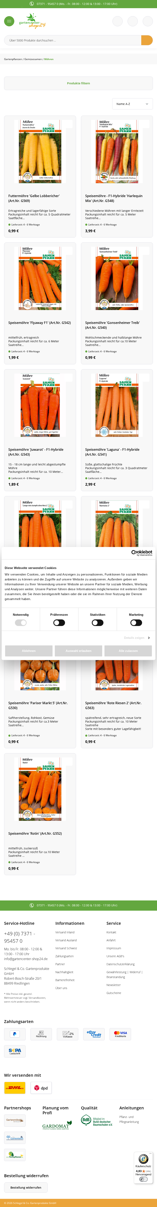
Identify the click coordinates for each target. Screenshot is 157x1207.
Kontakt (111, 932)
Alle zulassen (128, 651)
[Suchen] (147, 40)
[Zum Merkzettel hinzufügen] (68, 124)
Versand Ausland (66, 940)
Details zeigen (134, 637)
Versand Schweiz (66, 948)
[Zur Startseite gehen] (47, 21)
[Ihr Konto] (148, 21)
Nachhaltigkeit (64, 972)
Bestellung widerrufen (25, 1187)
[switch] (59, 622)
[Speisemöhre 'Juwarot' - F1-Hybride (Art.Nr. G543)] (40, 430)
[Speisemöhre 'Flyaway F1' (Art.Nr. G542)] (40, 303)
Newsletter (114, 985)
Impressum (114, 948)
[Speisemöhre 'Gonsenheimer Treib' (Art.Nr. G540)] (117, 303)
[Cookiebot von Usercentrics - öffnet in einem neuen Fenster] (134, 553)
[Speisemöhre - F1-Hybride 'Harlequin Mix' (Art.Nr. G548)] (117, 176)
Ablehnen (29, 651)
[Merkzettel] (117, 21)
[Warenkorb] (133, 21)
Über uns (61, 988)
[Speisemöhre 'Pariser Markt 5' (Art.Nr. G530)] (40, 685)
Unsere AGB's (115, 956)
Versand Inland (64, 932)
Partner (60, 964)
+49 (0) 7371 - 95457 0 (19, 937)
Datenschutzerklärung (121, 964)
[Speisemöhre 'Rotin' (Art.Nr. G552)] (40, 814)
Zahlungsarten (64, 956)
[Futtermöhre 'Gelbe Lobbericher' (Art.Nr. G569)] (40, 176)
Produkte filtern (78, 83)
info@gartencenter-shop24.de (26, 959)
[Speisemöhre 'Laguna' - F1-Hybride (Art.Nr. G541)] (117, 430)
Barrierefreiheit (65, 980)
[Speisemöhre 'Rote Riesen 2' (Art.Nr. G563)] (117, 685)
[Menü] (9, 21)
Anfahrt (111, 940)
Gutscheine (114, 993)
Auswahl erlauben (78, 651)
